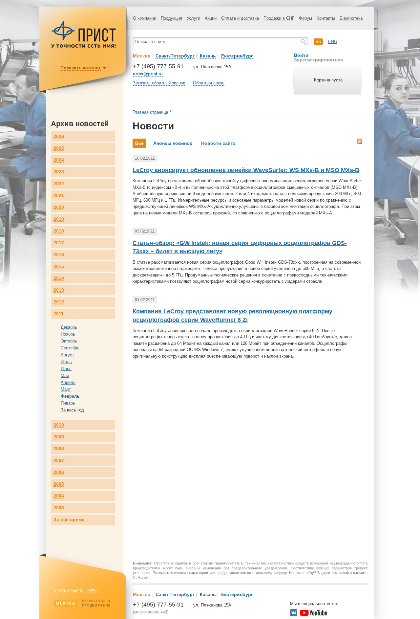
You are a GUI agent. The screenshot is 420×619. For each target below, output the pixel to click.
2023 (58, 171)
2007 (58, 460)
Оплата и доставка (240, 18)
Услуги (193, 18)
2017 (58, 242)
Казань (208, 55)
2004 (58, 496)
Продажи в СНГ (278, 18)
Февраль (70, 396)
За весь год (72, 410)
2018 (58, 231)
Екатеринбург (237, 55)
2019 (58, 219)
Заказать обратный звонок (159, 82)
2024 (58, 160)
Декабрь (69, 327)
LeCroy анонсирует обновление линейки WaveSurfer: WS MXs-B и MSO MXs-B (246, 170)
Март (66, 389)
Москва (141, 55)
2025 (58, 148)
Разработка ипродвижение (83, 603)
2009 (58, 436)
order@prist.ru (148, 73)
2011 (58, 313)
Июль (66, 361)
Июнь (66, 368)
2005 (58, 484)
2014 (58, 278)
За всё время (68, 519)
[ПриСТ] (83, 46)
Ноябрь (68, 334)
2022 (58, 183)
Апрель (68, 382)
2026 (58, 136)
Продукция (171, 18)
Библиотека (351, 18)
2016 (58, 254)
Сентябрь (70, 347)
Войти (301, 55)
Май (65, 375)
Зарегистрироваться (318, 59)
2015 (58, 266)
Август (67, 354)
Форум (305, 18)
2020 (58, 207)
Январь (68, 403)
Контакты (326, 18)
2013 (58, 290)
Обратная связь (208, 82)
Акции (211, 18)
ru (318, 41)
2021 (58, 195)
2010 (58, 425)
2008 (58, 448)
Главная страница (150, 112)
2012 (58, 301)
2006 (58, 472)
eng (332, 41)
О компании (144, 18)
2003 (58, 507)
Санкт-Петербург (175, 55)
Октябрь (69, 341)
